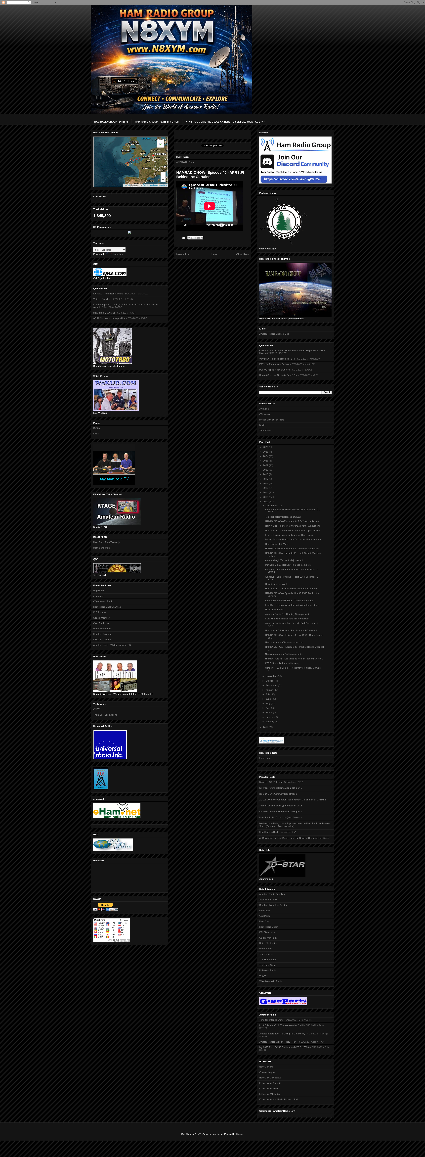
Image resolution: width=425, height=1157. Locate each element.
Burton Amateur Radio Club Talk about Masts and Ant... (294, 539)
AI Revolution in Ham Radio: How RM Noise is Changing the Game (294, 838)
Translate (118, 254)
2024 (266, 456)
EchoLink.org (266, 1066)
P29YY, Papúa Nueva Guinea (274, 369)
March (269, 712)
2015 (266, 488)
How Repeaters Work (276, 584)
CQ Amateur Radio (103, 601)
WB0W (262, 975)
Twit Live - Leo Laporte (105, 714)
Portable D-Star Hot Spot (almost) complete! (288, 564)
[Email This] (189, 237)
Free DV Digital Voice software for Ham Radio (289, 535)
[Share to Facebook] (198, 237)
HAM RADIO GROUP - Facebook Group (157, 121)
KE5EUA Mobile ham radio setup (282, 663)
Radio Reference (102, 628)
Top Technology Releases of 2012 (283, 516)
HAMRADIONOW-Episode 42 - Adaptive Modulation (292, 548)
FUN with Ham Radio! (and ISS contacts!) (287, 618)
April (268, 708)
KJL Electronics (267, 932)
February (271, 717)
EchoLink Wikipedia (269, 1094)
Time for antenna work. (271, 1019)
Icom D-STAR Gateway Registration (278, 793)
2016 (266, 483)
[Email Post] (183, 237)
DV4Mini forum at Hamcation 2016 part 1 (280, 811)
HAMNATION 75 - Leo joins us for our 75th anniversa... (294, 658)
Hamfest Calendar (102, 634)
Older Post (242, 254)
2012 (266, 501)
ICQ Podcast (100, 612)
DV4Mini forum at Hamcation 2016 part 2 (280, 788)
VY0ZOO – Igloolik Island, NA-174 (277, 358)
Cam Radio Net (101, 623)
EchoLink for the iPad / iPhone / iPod (278, 1099)
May (268, 703)
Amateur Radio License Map (274, 333)
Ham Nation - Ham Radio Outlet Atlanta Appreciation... (293, 530)
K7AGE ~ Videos (102, 639)
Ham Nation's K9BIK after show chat (284, 642)
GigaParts (264, 916)
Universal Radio (267, 970)
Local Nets (264, 758)
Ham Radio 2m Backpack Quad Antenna (280, 817)
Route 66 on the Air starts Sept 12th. (278, 375)
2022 (266, 465)
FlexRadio (264, 910)
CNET (96, 709)
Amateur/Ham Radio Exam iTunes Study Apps (289, 600)
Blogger (239, 1134)
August (270, 690)
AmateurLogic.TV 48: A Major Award (284, 560)
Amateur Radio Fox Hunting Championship (287, 614)
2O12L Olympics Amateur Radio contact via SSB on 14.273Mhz (292, 799)
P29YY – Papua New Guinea (274, 364)
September (272, 685)
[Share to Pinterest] (201, 237)
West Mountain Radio (270, 981)
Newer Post (183, 254)
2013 (266, 497)
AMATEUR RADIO (185, 162)
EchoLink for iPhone (269, 1088)
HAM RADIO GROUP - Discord (111, 121)
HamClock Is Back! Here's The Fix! (277, 832)
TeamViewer (265, 430)
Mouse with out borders (271, 419)
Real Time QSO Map (104, 312)
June (269, 698)
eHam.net (98, 596)
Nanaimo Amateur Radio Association (284, 654)
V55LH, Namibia (101, 299)
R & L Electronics (268, 943)
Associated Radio (268, 899)
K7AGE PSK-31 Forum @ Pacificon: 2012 (281, 782)
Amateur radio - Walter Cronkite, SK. (112, 645)
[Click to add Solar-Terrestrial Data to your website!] (129, 232)
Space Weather (101, 617)
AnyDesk (264, 408)
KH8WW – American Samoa (108, 293)
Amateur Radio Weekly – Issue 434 (277, 1041)
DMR (96, 433)
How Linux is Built (274, 609)
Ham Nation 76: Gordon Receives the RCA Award (291, 630)
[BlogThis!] (192, 237)
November (271, 676)
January (270, 721)
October (270, 680)
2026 (266, 447)
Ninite (262, 425)
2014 (266, 492)
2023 (266, 460)
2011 (266, 727)
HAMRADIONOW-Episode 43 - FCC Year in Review (292, 521)
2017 (266, 479)
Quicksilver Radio (268, 937)
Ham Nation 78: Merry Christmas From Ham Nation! (292, 525)
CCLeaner (264, 414)
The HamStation (267, 959)
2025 (266, 451)
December (271, 505)
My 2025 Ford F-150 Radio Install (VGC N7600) (284, 1047)
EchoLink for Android (270, 1083)
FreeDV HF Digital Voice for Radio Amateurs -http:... (292, 605)
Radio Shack (266, 948)
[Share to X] (195, 237)
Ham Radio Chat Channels (107, 606)
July (268, 694)
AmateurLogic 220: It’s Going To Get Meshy (282, 1033)
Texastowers (265, 954)
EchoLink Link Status (270, 1077)
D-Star (96, 428)
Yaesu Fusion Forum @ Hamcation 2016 (280, 805)
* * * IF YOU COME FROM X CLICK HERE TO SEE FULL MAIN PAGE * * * (225, 121)
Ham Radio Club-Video (277, 544)
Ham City (264, 921)
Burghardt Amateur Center (273, 905)
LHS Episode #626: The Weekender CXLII (281, 1025)
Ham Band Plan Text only (106, 542)
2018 (266, 474)
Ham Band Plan (101, 547)
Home (213, 254)
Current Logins (267, 1072)
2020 (266, 469)
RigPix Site (99, 590)
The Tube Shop (267, 965)
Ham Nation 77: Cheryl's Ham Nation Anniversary (291, 588)
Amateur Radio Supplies (272, 894)
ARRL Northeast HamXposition (109, 318)
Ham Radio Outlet (268, 927)
